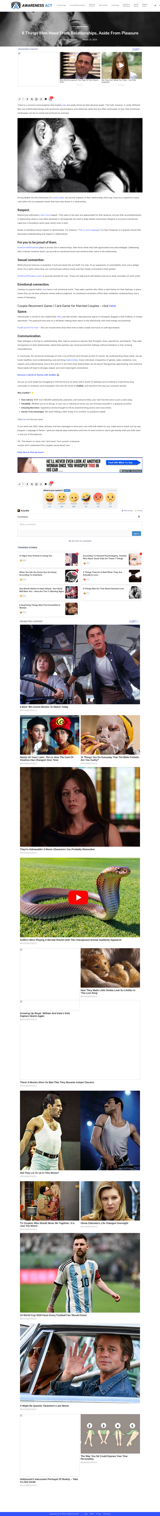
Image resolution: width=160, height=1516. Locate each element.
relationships (72, 360)
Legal (86, 1514)
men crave (45, 215)
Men (59, 316)
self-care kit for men (28, 327)
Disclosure (106, 1514)
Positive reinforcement (28, 247)
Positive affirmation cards (30, 276)
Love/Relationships (80, 26)
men (64, 105)
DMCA (92, 1514)
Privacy (99, 1514)
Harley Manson (70, 39)
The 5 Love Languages (89, 230)
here (112, 306)
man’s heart (58, 197)
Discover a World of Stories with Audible (37, 375)
